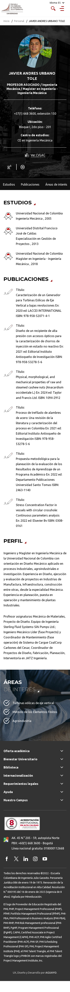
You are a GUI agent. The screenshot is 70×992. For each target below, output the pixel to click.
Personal (19, 21)
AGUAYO (51, 972)
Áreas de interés (56, 184)
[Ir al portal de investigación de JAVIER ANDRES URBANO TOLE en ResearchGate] (9, 166)
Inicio (7, 21)
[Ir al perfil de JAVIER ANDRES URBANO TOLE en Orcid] (23, 166)
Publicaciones (30, 184)
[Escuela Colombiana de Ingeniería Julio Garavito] (12, 9)
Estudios (9, 184)
